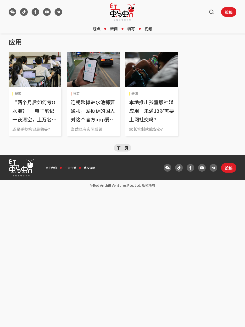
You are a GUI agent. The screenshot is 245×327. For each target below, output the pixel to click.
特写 (131, 29)
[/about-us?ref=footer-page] (12, 12)
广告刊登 (70, 168)
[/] (122, 12)
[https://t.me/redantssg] (58, 12)
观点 (96, 29)
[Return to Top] (234, 318)
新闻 (114, 29)
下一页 (122, 148)
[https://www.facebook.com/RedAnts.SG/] (35, 12)
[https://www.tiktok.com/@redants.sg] (24, 12)
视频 (148, 29)
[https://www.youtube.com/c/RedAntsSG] (47, 12)
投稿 (229, 12)
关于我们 (51, 168)
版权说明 (89, 168)
